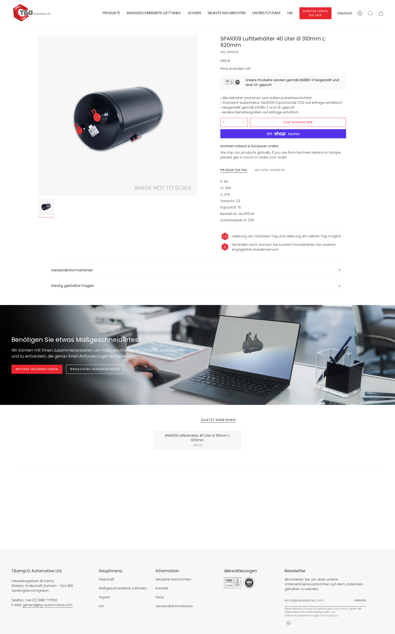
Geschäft (106, 579)
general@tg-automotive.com (47, 605)
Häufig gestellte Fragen (72, 285)
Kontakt (162, 588)
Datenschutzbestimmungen (302, 615)
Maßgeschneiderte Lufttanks (123, 588)
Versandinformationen (72, 270)
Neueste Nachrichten (173, 579)
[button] (111, 13)
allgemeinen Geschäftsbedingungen (307, 612)
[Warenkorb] (381, 13)
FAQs (160, 597)
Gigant (104, 597)
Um (101, 606)
